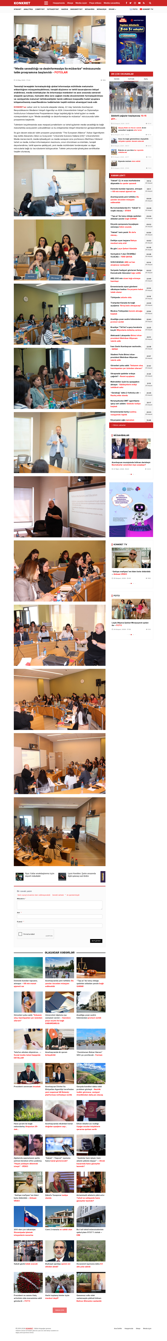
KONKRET (29, 1328)
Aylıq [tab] (146, 79)
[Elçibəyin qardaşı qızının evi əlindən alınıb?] (59, 1250)
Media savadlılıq (112, 3)
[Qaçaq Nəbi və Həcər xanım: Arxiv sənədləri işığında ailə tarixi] (114, 130)
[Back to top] (160, 1334)
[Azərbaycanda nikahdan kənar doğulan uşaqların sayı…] (59, 1110)
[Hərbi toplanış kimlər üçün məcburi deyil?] (59, 1282)
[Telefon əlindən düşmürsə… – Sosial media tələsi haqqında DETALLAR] (28, 1039)
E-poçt (19, 922)
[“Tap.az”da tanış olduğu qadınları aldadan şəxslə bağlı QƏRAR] (91, 967)
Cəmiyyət (40, 9)
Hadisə (64, 9)
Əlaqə (70, 3)
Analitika (28, 9)
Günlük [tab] (116, 79)
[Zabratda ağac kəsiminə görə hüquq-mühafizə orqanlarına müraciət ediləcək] (131, 609)
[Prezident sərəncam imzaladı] (28, 1073)
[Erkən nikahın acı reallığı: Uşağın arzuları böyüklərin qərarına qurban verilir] (91, 1110)
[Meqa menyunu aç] (46, 3)
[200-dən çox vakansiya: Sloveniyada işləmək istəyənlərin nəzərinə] (28, 1216)
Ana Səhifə (118, 1328)
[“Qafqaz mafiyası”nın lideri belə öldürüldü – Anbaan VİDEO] (28, 1182)
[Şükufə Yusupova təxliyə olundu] (59, 1182)
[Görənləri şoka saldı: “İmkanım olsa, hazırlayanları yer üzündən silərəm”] (28, 1002)
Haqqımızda (59, 3)
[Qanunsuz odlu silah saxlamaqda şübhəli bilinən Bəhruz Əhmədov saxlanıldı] (91, 1282)
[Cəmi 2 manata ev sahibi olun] (59, 1216)
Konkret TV (148, 9)
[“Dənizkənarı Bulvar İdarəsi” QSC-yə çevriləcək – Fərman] (91, 1039)
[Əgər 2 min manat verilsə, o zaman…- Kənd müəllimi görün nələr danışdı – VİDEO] (131, 448)
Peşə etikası (95, 3)
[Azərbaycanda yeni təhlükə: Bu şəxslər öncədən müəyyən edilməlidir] (59, 967)
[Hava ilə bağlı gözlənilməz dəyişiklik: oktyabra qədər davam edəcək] (114, 141)
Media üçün (81, 3)
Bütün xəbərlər (119, 425)
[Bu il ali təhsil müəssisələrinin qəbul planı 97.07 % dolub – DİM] (91, 1216)
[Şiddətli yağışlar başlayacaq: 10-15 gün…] (131, 97)
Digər (111, 9)
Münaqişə (101, 9)
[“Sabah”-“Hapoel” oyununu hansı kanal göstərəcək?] (59, 1145)
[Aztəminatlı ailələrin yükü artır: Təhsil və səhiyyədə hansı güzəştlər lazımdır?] (91, 1182)
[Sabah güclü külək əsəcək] (28, 1250)
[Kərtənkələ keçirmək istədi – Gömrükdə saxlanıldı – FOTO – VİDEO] (131, 558)
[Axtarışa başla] (150, 3)
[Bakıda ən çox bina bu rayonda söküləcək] (114, 152)
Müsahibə (89, 9)
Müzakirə (21, 899)
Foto (135, 9)
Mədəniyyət (76, 9)
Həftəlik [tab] (131, 79)
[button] (147, 448)
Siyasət (17, 9)
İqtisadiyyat (53, 9)
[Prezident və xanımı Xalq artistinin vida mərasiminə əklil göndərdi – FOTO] (28, 1282)
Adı (18, 913)
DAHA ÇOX (59, 1310)
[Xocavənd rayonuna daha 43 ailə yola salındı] (91, 1250)
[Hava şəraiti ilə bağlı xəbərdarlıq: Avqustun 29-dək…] (28, 1110)
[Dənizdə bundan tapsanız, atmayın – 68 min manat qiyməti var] (28, 967)
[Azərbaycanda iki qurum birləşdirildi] (59, 1039)
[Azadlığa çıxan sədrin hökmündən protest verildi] (91, 1002)
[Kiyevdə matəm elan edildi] (114, 163)
